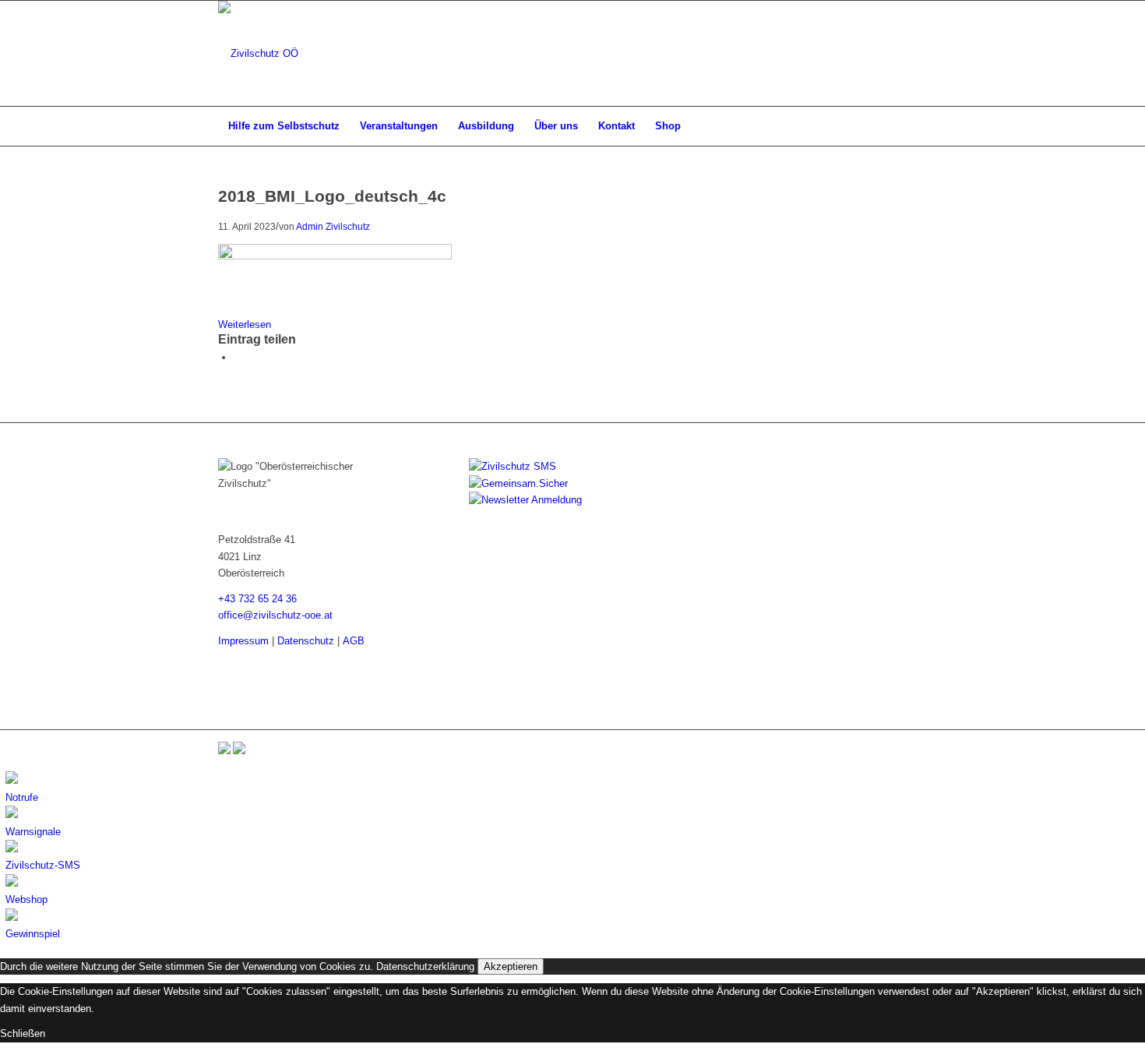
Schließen (22, 1033)
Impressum (243, 641)
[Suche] (917, 126)
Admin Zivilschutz (333, 226)
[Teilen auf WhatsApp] (237, 357)
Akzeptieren (510, 966)
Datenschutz (305, 641)
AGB (354, 641)
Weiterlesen (244, 324)
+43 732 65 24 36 (257, 599)
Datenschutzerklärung (425, 966)
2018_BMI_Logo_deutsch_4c (332, 196)
